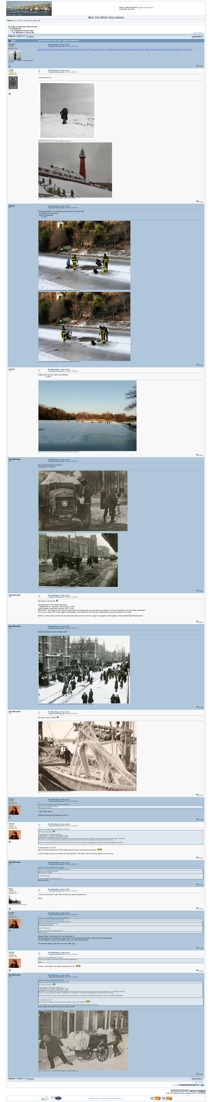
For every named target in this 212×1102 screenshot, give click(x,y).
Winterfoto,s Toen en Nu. (25, 32)
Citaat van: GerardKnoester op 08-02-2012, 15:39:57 (53, 918)
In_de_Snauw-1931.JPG (46, 1070)
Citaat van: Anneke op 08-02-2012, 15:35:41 (51, 980)
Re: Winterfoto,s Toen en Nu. (59, 45)
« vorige (195, 32)
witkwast (12, 44)
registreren (149, 7)
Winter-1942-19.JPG (45, 587)
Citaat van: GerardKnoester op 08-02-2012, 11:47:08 (53, 829)
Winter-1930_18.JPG (45, 531)
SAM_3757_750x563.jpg (46, 361)
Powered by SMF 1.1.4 (95, 1098)
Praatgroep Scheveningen (24, 31)
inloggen (141, 7)
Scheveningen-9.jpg (45, 198)
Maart (11, 889)
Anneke (11, 799)
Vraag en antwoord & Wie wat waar (24, 27)
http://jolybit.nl (19, 20)
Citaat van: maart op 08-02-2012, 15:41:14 (50, 957)
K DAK (11, 70)
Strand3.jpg (42, 141)
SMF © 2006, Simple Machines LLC (113, 1098)
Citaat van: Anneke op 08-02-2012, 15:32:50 (51, 867)
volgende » (201, 32)
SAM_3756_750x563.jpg (46, 290)
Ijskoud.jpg (42, 791)
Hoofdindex (17, 29)
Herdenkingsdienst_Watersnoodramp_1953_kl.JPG (54, 704)
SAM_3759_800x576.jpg (46, 451)
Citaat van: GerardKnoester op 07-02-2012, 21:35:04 (53, 804)
